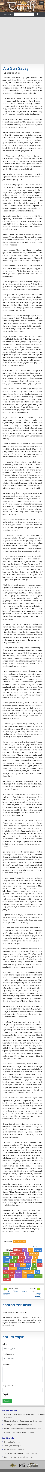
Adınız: (5, 1344)
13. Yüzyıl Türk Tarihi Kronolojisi (16, 1453)
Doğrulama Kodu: (9, 1385)
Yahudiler (38, 1276)
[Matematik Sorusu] (22, 1465)
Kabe (6, 1265)
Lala (34, 1265)
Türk (11, 1276)
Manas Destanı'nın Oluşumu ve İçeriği (19, 1421)
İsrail (39, 1261)
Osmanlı (13, 1268)
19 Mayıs (17, 1250)
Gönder (7, 1401)
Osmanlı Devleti (23, 1268)
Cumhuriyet (34, 1254)
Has (35, 1257)
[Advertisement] (22, 40)
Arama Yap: (8, 14)
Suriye (18, 1272)
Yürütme (7, 1279)
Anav (30, 1250)
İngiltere (27, 1261)
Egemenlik (7, 1257)
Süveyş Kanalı (28, 1272)
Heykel (13, 1261)
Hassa (6, 1261)
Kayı (17, 1265)
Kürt (28, 1265)
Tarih (37, 1272)
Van (24, 1276)
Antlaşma (38, 1250)
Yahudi (30, 1276)
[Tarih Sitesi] (22, 6)
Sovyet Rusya (9, 1272)
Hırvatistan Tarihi (10, 1442)
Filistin (22, 1257)
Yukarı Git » (37, 1246)
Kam (11, 1265)
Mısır (40, 1265)
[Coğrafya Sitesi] (12, 1465)
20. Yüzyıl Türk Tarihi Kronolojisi (16, 1425)
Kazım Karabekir (10, 1450)
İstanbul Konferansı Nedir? (14, 1457)
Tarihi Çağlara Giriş (11, 1446)
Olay (5, 1268)
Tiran (6, 1276)
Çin (27, 1254)
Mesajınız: (6, 1364)
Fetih (15, 1257)
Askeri (6, 1254)
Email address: (8, 1354)
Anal (24, 1250)
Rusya (34, 1268)
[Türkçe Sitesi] (33, 1465)
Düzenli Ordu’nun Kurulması (15, 1432)
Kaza (23, 1265)
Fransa (29, 1257)
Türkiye (18, 1276)
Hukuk (20, 1261)
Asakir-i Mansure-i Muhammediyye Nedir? (20, 1429)
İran (34, 1261)
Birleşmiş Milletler (17, 1254)
